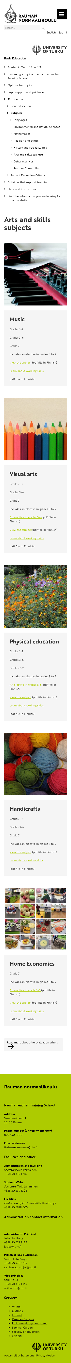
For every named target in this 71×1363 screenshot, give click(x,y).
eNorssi (17, 1336)
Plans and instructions (22, 189)
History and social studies (30, 147)
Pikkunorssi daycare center (29, 1323)
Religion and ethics (26, 140)
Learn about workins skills (26, 860)
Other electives (23, 161)
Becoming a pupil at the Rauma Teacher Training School (33, 76)
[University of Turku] (49, 1351)
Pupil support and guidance (26, 92)
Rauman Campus (23, 1319)
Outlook (17, 1311)
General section (21, 106)
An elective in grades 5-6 (26, 517)
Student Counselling (27, 168)
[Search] (43, 27)
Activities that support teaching (28, 182)
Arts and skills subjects (28, 154)
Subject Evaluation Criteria (28, 175)
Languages (20, 120)
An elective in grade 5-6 (25, 990)
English (51, 32)
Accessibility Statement (19, 1355)
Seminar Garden (22, 1327)
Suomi (63, 32)
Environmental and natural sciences (37, 127)
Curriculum (15, 99)
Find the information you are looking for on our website (34, 198)
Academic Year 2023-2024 (24, 67)
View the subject (20, 362)
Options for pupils (20, 85)
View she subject (21, 530)
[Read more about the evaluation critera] (35, 1046)
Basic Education (15, 58)
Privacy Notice (45, 1355)
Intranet (17, 1315)
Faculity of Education (26, 1332)
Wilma (16, 1307)
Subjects (16, 113)
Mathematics (22, 134)
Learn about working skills (27, 371)
